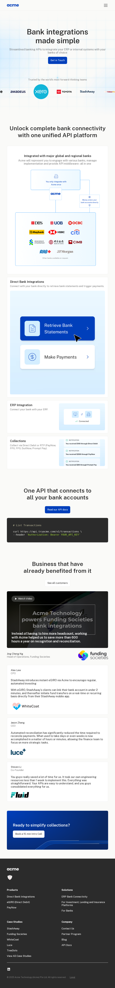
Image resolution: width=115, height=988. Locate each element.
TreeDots (12, 950)
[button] (105, 5)
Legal (72, 977)
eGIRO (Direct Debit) (18, 902)
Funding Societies (17, 934)
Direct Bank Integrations (21, 896)
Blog (64, 939)
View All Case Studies (19, 956)
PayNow (11, 907)
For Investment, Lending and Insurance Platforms (83, 904)
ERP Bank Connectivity (74, 896)
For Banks (67, 910)
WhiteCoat (13, 939)
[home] (13, 5)
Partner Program (71, 934)
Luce (9, 945)
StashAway (13, 928)
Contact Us (68, 928)
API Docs (67, 945)
